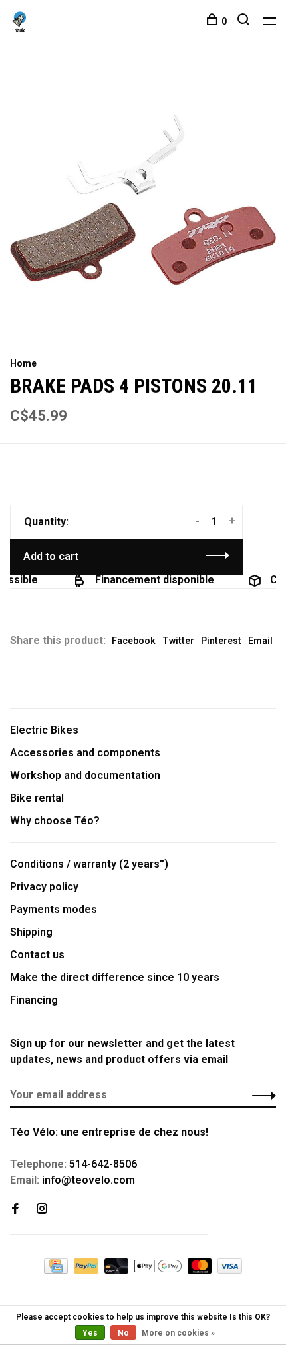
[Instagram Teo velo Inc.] (42, 1209)
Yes (90, 1333)
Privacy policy (44, 886)
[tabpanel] (143, 200)
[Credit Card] (57, 1270)
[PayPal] (87, 1270)
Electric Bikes (44, 730)
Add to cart (50, 556)
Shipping (31, 932)
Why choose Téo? (55, 820)
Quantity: (46, 521)
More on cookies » (178, 1333)
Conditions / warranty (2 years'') (89, 864)
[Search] (245, 21)
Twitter (178, 640)
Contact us (37, 954)
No (123, 1333)
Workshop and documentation (85, 775)
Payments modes (53, 909)
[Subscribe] (260, 1095)
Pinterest (221, 640)
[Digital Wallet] (159, 1270)
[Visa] (229, 1270)
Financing (34, 1000)
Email (260, 640)
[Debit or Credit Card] (118, 1270)
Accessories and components (85, 752)
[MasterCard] (201, 1270)
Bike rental (37, 798)
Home (23, 363)
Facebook (134, 640)
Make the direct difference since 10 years (114, 977)
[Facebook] (15, 1209)
